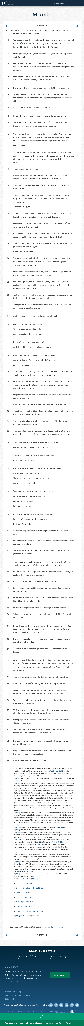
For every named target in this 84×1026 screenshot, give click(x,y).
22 (30, 879)
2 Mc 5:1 (26, 837)
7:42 (41, 911)
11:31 (33, 871)
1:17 (17, 827)
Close (41, 1015)
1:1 (17, 768)
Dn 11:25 (36, 837)
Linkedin (67, 1005)
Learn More (59, 975)
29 (42, 837)
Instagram (72, 1005)
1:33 (17, 854)
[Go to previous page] (8, 26)
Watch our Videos (57, 957)
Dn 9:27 (27, 871)
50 (37, 859)
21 (39, 879)
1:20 (17, 832)
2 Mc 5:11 (27, 893)
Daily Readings (24, 957)
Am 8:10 (26, 902)
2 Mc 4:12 (27, 883)
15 (64, 30)
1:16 (18, 888)
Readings (72, 3)
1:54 (17, 862)
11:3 (33, 879)
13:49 (33, 859)
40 (22, 897)
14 (60, 30)
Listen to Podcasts (40, 957)
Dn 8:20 (25, 879)
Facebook (56, 1005)
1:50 (18, 911)
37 (65, 827)
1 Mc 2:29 (24, 911)
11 (50, 30)
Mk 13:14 (35, 916)
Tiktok (77, 1005)
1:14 (17, 813)
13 (57, 30)
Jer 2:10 (59, 771)
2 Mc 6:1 (27, 906)
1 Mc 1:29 (18, 849)
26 (33, 897)
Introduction (13, 30)
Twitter (51, 1005)
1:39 (17, 902)
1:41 (18, 906)
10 (46, 30)
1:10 (17, 791)
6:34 (61, 827)
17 (33, 883)
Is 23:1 (53, 771)
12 (53, 30)
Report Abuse (58, 3)
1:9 (17, 783)
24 (22, 893)
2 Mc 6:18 (35, 911)
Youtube (61, 1005)
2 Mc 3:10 (55, 842)
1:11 (18, 883)
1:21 (17, 839)
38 (30, 911)
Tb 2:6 (32, 902)
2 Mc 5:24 (40, 844)
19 (21, 888)
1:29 (17, 844)
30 (42, 888)
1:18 (17, 830)
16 (67, 30)
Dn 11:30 (60, 773)
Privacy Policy (57, 927)
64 (22, 906)
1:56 (17, 874)
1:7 (17, 778)
